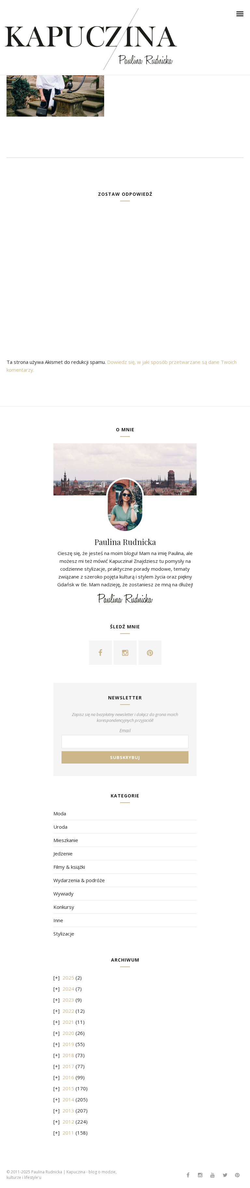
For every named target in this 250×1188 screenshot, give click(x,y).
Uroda (60, 826)
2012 (68, 1121)
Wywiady (63, 893)
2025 (68, 977)
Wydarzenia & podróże (79, 880)
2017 (68, 1066)
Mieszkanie (65, 840)
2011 (68, 1132)
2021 (68, 1022)
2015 (68, 1088)
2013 (68, 1110)
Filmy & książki (69, 867)
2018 (68, 1055)
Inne (58, 920)
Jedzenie (63, 853)
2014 (68, 1099)
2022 (68, 1011)
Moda (59, 813)
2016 (68, 1077)
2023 (68, 999)
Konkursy (63, 907)
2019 (68, 1044)
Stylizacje (63, 933)
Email (125, 730)
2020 (68, 1033)
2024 (68, 988)
